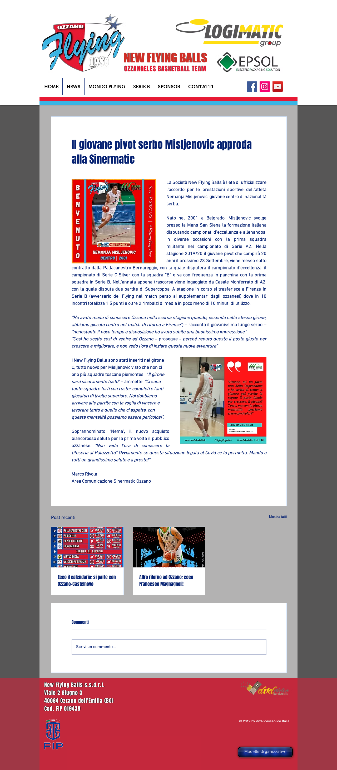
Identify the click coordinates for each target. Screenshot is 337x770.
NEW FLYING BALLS (165, 58)
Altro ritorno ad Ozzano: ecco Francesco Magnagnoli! (166, 580)
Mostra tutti (278, 517)
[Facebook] (252, 86)
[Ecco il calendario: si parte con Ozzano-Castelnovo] (87, 547)
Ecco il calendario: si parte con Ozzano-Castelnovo (87, 580)
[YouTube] (277, 86)
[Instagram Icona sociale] (265, 86)
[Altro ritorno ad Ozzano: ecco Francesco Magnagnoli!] (169, 547)
